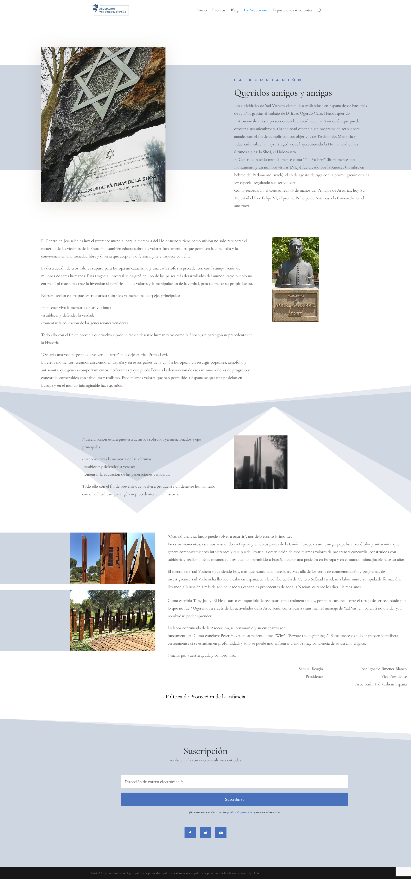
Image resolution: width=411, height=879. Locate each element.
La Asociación (255, 11)
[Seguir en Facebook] (190, 832)
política (232, 812)
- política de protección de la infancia (214, 873)
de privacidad (245, 812)
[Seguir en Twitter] (205, 832)
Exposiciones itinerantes (293, 11)
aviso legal (126, 873)
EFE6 (255, 873)
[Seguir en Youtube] (220, 832)
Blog (234, 11)
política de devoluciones (177, 873)
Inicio (202, 11)
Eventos (218, 11)
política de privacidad (148, 873)
